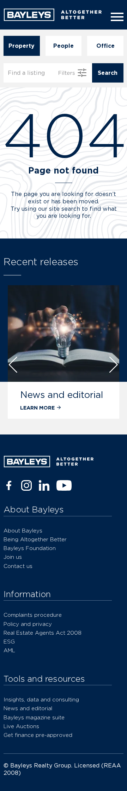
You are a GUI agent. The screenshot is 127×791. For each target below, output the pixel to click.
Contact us (18, 566)
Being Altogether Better (35, 539)
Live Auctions (21, 726)
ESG (9, 641)
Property (21, 46)
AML (9, 650)
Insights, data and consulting (41, 699)
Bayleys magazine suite (34, 717)
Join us (13, 557)
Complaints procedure (33, 615)
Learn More (37, 408)
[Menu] (115, 17)
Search (107, 73)
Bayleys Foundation (30, 548)
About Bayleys (23, 530)
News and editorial (61, 394)
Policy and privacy (28, 624)
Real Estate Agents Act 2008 (42, 632)
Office (105, 46)
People (63, 46)
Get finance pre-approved (38, 735)
